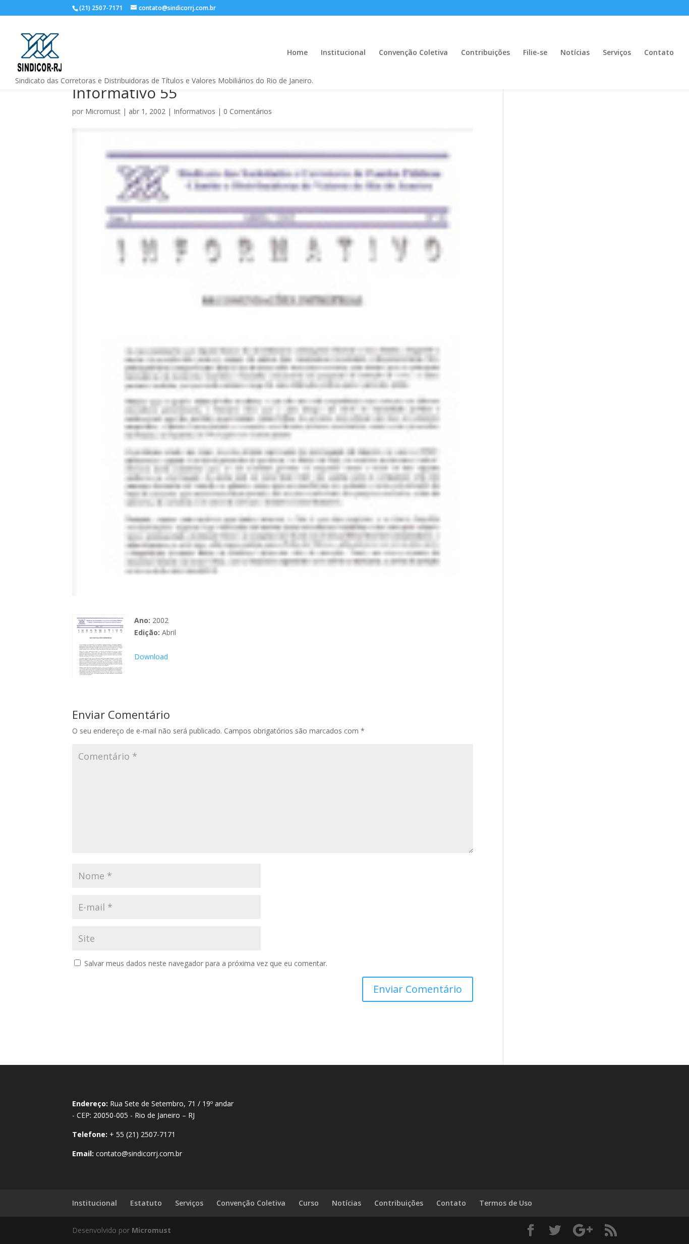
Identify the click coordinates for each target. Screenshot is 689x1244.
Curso (309, 1203)
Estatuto (146, 1203)
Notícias (575, 53)
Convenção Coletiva (413, 53)
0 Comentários (247, 111)
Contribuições (485, 53)
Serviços (617, 53)
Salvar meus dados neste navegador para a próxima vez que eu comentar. (205, 963)
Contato (659, 53)
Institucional (343, 53)
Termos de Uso (505, 1203)
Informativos (194, 111)
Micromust (103, 111)
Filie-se (535, 53)
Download (151, 656)
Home (297, 53)
